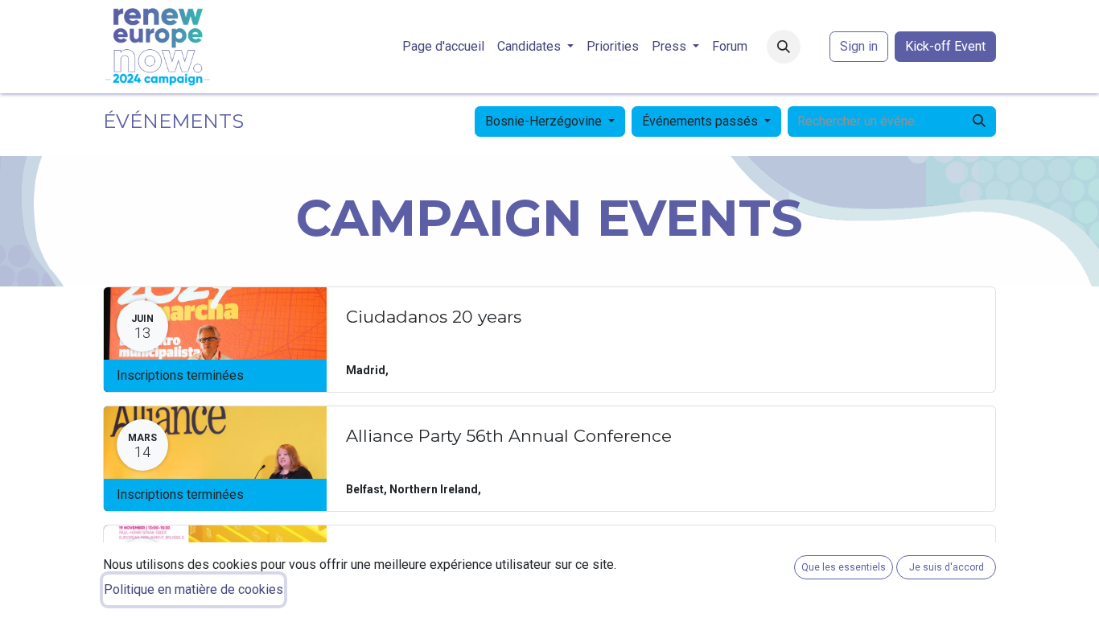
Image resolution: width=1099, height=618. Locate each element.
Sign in (859, 46)
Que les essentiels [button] (843, 567)
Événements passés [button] (701, 121)
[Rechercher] (979, 121)
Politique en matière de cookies (193, 589)
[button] (784, 47)
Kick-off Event (945, 46)
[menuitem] (443, 47)
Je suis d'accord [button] (946, 567)
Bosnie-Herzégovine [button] (545, 121)
